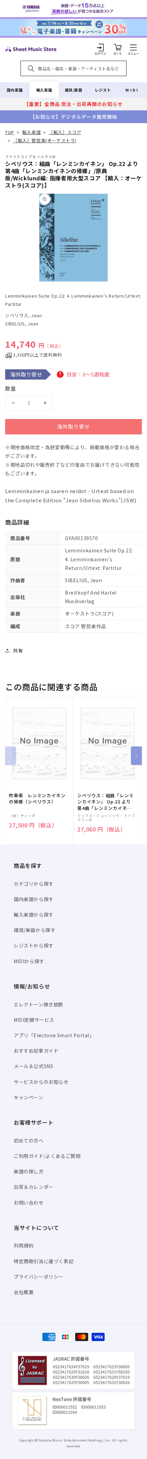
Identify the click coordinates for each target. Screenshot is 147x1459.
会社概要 (24, 1292)
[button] (133, 47)
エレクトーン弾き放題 (38, 1004)
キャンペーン (28, 1097)
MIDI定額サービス (34, 1019)
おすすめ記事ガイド (36, 1050)
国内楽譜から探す (34, 899)
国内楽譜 (15, 90)
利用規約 (24, 1245)
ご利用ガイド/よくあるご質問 (47, 1155)
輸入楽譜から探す (34, 914)
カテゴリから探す (34, 883)
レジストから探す (34, 945)
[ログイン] (100, 47)
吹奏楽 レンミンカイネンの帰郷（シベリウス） (37, 798)
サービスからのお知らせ (41, 1081)
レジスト (103, 90)
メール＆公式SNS (33, 1066)
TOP (9, 132)
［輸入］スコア (65, 132)
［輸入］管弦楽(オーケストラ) (45, 140)
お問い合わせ (29, 1202)
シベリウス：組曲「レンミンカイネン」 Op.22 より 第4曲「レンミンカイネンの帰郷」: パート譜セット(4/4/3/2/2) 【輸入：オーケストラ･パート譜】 (105, 801)
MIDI (132, 90)
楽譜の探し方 (29, 1171)
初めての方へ (29, 1140)
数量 (10, 388)
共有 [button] (18, 650)
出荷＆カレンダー (34, 1186)
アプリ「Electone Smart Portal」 (54, 1035)
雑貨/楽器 (73, 90)
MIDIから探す (29, 961)
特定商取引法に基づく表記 (44, 1261)
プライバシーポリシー (39, 1276)
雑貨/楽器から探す (34, 929)
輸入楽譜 (44, 90)
